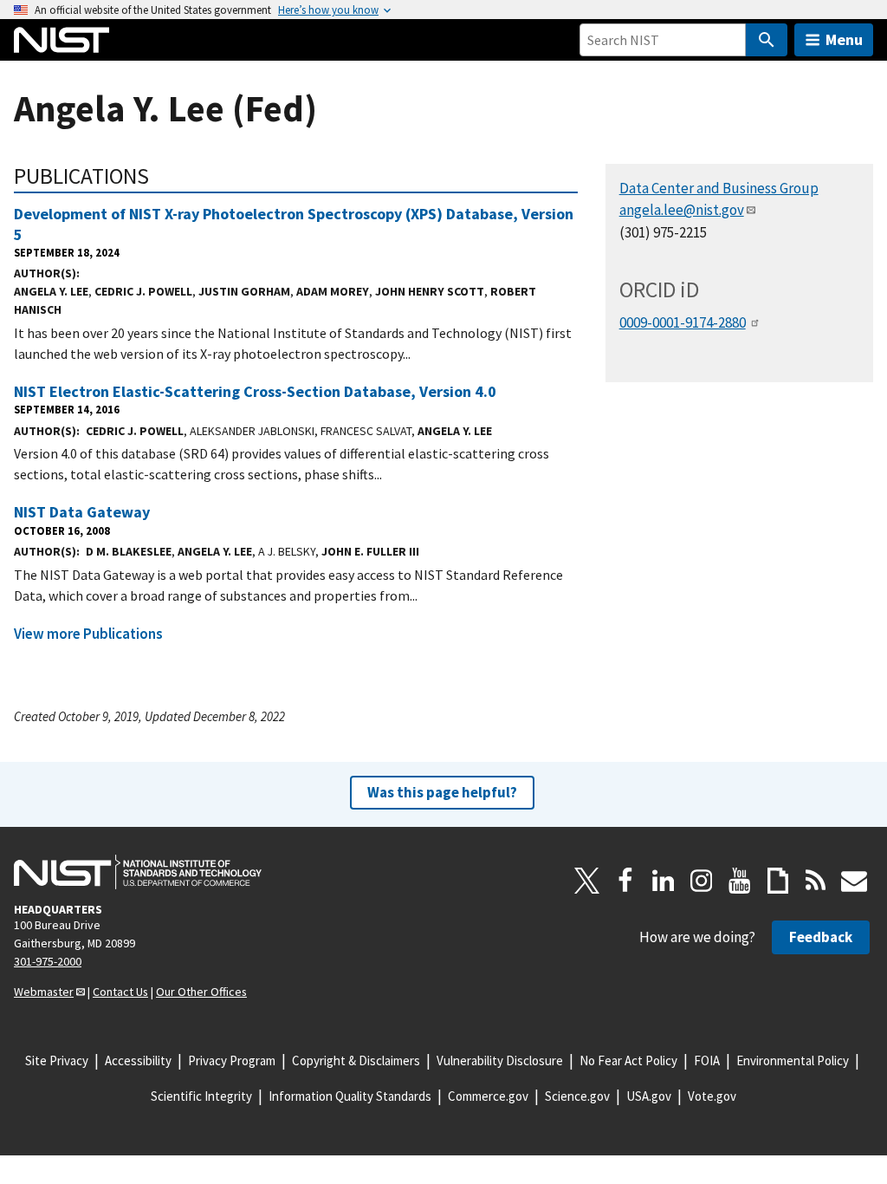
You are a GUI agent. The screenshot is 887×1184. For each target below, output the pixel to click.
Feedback (820, 937)
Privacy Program (231, 1060)
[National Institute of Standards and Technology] (138, 872)
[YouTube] (740, 881)
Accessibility (138, 1060)
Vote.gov (712, 1096)
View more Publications (88, 633)
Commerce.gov (488, 1096)
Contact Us (120, 991)
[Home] (61, 39)
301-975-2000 (47, 961)
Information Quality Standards (350, 1096)
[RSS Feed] (816, 881)
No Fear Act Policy (628, 1060)
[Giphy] (778, 881)
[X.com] (587, 881)
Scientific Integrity (201, 1096)
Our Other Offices (201, 991)
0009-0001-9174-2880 (682, 322)
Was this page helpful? (442, 792)
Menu (844, 39)
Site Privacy (56, 1060)
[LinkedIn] (663, 881)
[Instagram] (702, 881)
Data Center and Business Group (719, 188)
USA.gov (648, 1096)
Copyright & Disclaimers (356, 1060)
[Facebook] (625, 881)
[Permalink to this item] (160, 176)
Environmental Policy (792, 1060)
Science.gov (577, 1096)
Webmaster (44, 991)
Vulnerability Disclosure (500, 1060)
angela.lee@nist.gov (681, 209)
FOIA (707, 1060)
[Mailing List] (854, 881)
